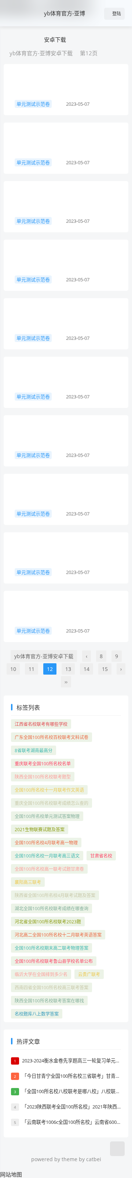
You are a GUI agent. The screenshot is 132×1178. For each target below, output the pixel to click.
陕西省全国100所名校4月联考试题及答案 (55, 895)
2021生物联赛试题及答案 (40, 829)
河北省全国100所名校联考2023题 (48, 922)
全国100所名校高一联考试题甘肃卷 (49, 869)
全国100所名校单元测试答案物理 (47, 816)
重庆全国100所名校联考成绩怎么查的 (51, 803)
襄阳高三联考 (28, 882)
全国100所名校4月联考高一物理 (46, 843)
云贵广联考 (89, 974)
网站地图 (11, 1174)
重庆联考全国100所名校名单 (43, 764)
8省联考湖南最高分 (33, 750)
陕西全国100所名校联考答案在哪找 (49, 1001)
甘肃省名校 (101, 856)
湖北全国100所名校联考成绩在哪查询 (51, 908)
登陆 (116, 14)
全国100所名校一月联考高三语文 (47, 856)
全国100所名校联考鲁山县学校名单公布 (54, 961)
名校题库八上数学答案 (37, 1014)
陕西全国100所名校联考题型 (43, 777)
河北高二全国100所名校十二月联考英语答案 (58, 935)
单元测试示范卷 (33, 104)
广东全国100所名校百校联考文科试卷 (51, 737)
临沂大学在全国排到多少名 (41, 974)
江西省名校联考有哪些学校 (41, 724)
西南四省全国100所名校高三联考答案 (51, 987)
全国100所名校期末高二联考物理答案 (51, 948)
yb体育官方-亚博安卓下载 (64, 26)
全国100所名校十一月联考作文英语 (49, 790)
